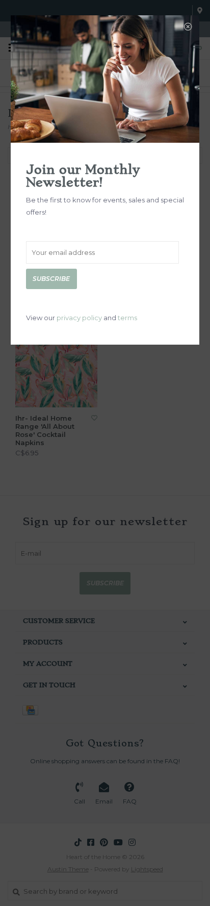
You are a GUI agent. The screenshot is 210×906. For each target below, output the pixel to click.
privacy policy (79, 318)
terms (127, 318)
